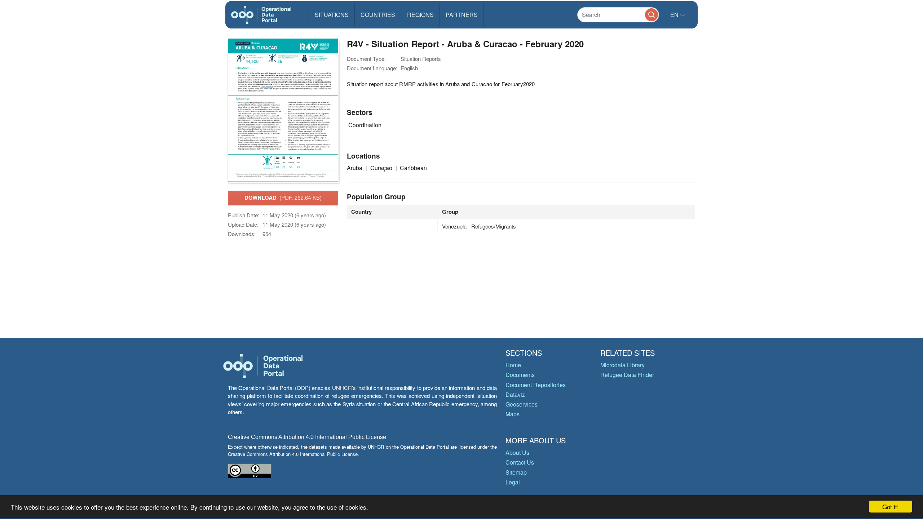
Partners (462, 14)
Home (513, 365)
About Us (517, 452)
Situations (332, 14)
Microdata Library (622, 365)
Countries (378, 14)
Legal (512, 482)
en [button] (675, 14)
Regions (420, 14)
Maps (512, 414)
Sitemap (516, 472)
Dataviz (515, 394)
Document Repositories (535, 385)
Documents (520, 375)
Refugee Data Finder (627, 375)
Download (283, 197)
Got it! (890, 506)
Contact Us (519, 462)
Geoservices (521, 404)
